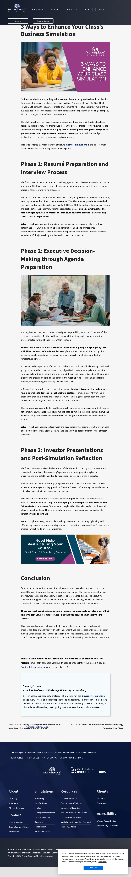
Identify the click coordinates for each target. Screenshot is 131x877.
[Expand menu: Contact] (109, 9)
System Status (49, 757)
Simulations (37, 9)
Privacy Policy (16, 757)
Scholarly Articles (68, 826)
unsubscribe (14, 831)
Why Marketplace (16, 808)
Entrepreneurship (42, 817)
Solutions (55, 9)
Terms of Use (32, 757)
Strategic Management (45, 812)
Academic (101, 798)
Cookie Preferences (69, 798)
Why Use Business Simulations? (74, 812)
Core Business (41, 803)
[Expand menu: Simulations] (46, 9)
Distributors (14, 803)
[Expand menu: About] (94, 9)
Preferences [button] (103, 862)
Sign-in (18, 21)
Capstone (39, 822)
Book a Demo (43, 21)
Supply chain (40, 826)
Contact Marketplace (71, 757)
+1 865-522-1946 (16, 822)
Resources (72, 9)
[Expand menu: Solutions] (63, 9)
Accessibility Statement (107, 825)
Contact (102, 9)
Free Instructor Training (71, 803)
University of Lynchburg (93, 695)
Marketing (39, 798)
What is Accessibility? (106, 821)
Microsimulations (42, 831)
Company (13, 798)
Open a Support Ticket (19, 827)
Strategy (38, 808)
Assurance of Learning (70, 808)
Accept (93, 868)
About (87, 9)
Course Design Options (71, 817)
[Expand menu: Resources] (80, 9)
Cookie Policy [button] (112, 859)
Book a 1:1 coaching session (36, 667)
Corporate (101, 803)
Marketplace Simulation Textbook (76, 822)
